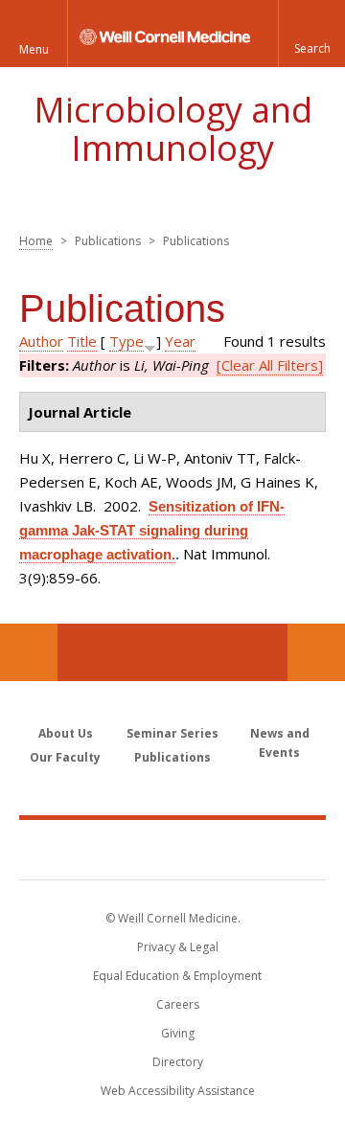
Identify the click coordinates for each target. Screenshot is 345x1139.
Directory (177, 1062)
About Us (65, 733)
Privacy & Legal (177, 947)
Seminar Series (172, 733)
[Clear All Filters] (270, 365)
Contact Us (316, 652)
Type (126, 341)
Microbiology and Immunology (173, 128)
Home (36, 241)
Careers (177, 1004)
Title (82, 341)
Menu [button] (34, 49)
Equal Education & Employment (177, 976)
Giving (178, 1033)
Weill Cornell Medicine (172, 848)
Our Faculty (65, 757)
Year (180, 341)
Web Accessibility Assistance (178, 1090)
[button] (311, 33)
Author (41, 341)
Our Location (29, 652)
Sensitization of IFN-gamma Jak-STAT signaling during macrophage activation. (152, 530)
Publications (172, 757)
